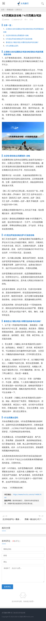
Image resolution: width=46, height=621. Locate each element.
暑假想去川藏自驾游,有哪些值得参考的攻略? (22, 42)
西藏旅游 (10, 9)
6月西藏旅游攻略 (16, 488)
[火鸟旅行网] (23, 5)
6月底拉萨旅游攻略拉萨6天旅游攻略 (19, 39)
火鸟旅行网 (22, 617)
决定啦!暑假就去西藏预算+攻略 (17, 35)
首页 (2, 9)
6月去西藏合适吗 (12, 46)
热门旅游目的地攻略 (17, 612)
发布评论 (7, 587)
